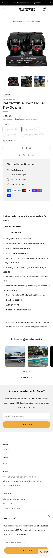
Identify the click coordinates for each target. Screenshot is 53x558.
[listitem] (26, 2)
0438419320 (8, 503)
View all (25, 377)
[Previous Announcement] (2, 3)
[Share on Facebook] (19, 155)
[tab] (24, 372)
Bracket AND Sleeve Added (33, 135)
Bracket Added (31, 129)
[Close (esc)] (49, 516)
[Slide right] (47, 81)
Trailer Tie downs (12, 129)
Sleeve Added (10, 135)
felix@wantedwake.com (14, 499)
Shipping (18, 119)
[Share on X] (24, 155)
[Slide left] (6, 81)
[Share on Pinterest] (28, 155)
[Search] (49, 9)
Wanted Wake (9, 99)
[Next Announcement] (50, 3)
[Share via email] (33, 155)
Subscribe (26, 550)
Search (6, 449)
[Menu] (4, 9)
